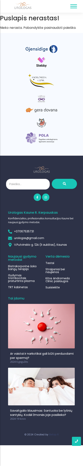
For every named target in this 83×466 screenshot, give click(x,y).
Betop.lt (54, 434)
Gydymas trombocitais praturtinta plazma (21, 278)
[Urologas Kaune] (22, 5)
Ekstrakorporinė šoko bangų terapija (22, 267)
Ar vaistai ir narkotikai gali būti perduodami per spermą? (42, 355)
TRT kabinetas (18, 287)
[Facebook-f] (37, 197)
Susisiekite (53, 287)
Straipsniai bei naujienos (55, 270)
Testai (50, 263)
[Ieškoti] (64, 184)
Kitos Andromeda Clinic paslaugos (58, 279)
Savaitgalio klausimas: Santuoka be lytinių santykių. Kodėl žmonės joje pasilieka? (41, 412)
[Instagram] (45, 197)
